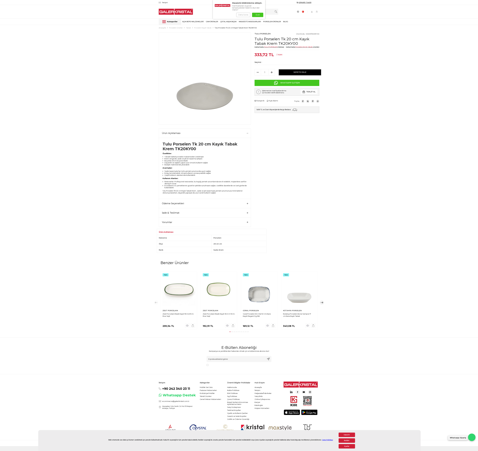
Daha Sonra (243, 15)
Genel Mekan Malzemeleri (210, 399)
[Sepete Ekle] (193, 325)
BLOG (285, 22)
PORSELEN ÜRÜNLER (272, 22)
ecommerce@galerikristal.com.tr (175, 401)
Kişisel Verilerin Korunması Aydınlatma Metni (237, 403)
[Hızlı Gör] (187, 325)
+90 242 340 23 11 (176, 389)
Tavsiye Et (260, 101)
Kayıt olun (268, 359)
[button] (156, 302)
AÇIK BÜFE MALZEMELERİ (193, 22)
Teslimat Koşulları (234, 410)
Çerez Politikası (327, 439)
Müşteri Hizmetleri (262, 408)
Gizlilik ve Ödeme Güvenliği (238, 419)
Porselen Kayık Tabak (202, 28)
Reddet (346, 440)
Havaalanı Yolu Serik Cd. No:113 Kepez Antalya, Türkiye (177, 407)
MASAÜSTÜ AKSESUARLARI (250, 22)
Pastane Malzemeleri (208, 390)
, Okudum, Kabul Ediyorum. (230, 365)
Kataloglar (259, 405)
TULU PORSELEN (263, 34)
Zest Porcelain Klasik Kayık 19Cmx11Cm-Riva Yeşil (178, 315)
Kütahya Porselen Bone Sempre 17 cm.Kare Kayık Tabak (297, 315)
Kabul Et (347, 434)
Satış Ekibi (259, 396)
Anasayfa (162, 28)
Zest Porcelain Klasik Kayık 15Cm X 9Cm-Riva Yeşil (219, 315)
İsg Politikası (232, 396)
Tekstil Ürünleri (205, 396)
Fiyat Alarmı (273, 101)
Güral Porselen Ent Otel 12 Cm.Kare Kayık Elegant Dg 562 (257, 315)
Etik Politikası (232, 393)
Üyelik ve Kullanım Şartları (237, 413)
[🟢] (472, 437)
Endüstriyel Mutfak (207, 393)
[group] (205, 79)
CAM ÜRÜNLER (212, 22)
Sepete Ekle (300, 72)
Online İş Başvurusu (262, 399)
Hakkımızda (232, 387)
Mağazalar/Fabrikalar (263, 393)
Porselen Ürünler (176, 28)
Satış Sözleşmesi (234, 407)
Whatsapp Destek (179, 395)
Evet (258, 15)
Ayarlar (346, 446)
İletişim (257, 390)
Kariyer (257, 402)
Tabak (188, 28)
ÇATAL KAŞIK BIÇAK (228, 22)
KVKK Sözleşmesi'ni (218, 365)
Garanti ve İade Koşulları (236, 416)
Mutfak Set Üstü (206, 387)
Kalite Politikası (233, 390)
